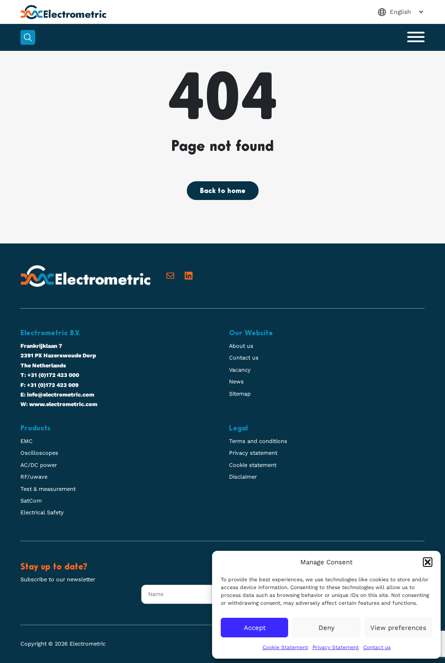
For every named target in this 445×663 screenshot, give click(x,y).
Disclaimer (243, 476)
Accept (255, 628)
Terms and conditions (258, 441)
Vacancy (240, 369)
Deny (327, 628)
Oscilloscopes (39, 453)
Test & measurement (48, 489)
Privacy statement (253, 453)
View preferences (398, 628)
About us (241, 346)
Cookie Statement (285, 647)
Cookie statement (252, 465)
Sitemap (240, 393)
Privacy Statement (335, 647)
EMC (26, 441)
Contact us (377, 647)
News (236, 381)
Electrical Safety (42, 512)
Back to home (223, 191)
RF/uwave (33, 476)
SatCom (31, 500)
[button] (427, 562)
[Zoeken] (27, 37)
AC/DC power (38, 465)
